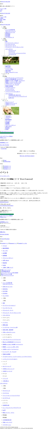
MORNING (7, 33)
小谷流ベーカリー (12, 83)
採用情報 (7, 123)
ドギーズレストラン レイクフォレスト (14, 77)
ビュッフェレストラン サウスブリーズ (18, 96)
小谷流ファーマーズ (10, 104)
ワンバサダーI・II (9, 37)
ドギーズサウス (9, 49)
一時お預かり (8, 116)
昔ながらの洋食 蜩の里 (14, 79)
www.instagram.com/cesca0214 (6, 205)
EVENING (7, 36)
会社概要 (7, 122)
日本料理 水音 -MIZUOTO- (15, 95)
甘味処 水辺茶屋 (9, 86)
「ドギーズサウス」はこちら (7, 133)
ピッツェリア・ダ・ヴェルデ (12, 84)
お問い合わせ (8, 126)
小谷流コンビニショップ (11, 103)
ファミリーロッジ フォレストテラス (17, 53)
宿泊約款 (7, 128)
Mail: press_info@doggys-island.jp (27, 155)
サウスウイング (12, 50)
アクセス (7, 118)
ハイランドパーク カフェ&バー (12, 91)
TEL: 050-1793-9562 (4, 144)
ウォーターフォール (10, 44)
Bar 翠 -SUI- (11, 97)
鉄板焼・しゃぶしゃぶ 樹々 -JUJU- (13, 82)
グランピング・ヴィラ (10, 45)
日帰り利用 (8, 70)
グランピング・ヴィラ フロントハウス (14, 47)
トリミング (8, 115)
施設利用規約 (8, 119)
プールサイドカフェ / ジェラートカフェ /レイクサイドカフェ (10, 89)
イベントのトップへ (4, 175)
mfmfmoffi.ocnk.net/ (4, 202)
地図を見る (2, 232)
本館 (6, 41)
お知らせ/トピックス (10, 32)
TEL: (4, 234)
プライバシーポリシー (10, 125)
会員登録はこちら (4, 142)
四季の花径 (8, 66)
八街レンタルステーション (11, 72)
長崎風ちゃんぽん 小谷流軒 (15, 80)
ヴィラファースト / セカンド (12, 42)
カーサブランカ (12, 54)
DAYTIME (7, 34)
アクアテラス (12, 51)
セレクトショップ (9, 102)
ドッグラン (8, 65)
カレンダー (8, 121)
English (6, 129)
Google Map (3, 148)
